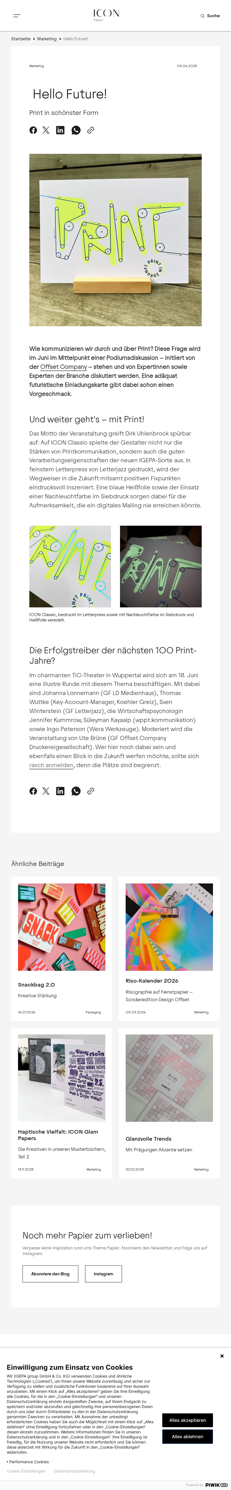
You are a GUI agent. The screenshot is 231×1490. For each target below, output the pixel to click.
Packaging (93, 1012)
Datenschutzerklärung (74, 1471)
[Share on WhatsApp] (76, 130)
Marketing (47, 38)
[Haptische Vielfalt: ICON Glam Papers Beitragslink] (61, 1078)
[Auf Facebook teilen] (34, 130)
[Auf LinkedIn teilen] (60, 130)
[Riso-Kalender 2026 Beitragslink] (169, 927)
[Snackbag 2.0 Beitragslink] (61, 927)
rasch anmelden (51, 765)
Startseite (20, 38)
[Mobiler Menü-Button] (17, 15)
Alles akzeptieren (187, 1420)
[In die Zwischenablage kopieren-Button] (89, 130)
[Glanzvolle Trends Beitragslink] (169, 1078)
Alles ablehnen (187, 1436)
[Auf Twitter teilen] (45, 130)
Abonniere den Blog (50, 1273)
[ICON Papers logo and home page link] (107, 15)
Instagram (103, 1273)
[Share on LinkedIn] (60, 791)
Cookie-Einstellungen (26, 1471)
